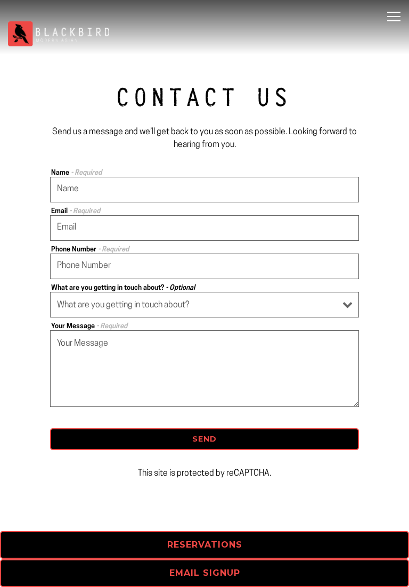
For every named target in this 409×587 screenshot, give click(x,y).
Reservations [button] (204, 545)
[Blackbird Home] (58, 33)
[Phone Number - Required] (204, 266)
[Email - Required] (204, 228)
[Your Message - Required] (204, 368)
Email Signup (204, 573)
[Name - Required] (204, 189)
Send (204, 439)
